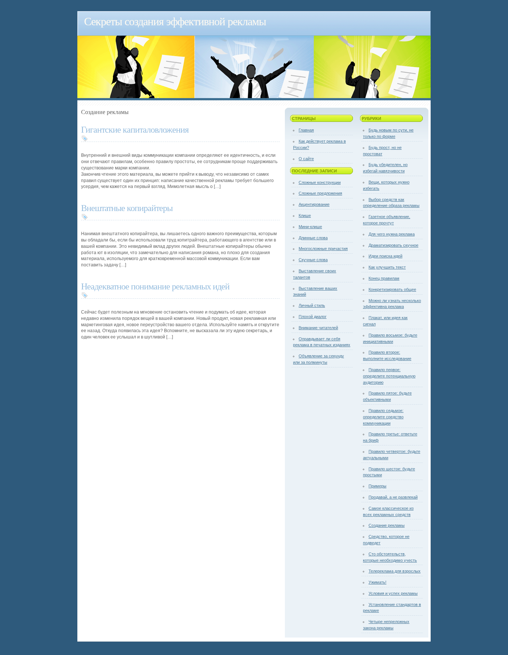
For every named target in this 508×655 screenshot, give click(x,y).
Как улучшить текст (387, 267)
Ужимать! (377, 582)
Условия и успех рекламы (393, 593)
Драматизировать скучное (393, 245)
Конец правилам (384, 278)
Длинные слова (313, 238)
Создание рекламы (387, 525)
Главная (306, 130)
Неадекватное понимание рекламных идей (155, 286)
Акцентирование (314, 204)
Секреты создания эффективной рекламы (175, 20)
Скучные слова (313, 259)
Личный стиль (312, 305)
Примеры (377, 486)
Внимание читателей (318, 327)
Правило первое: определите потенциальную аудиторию (389, 376)
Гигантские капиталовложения (135, 129)
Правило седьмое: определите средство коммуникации (383, 416)
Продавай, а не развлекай (393, 497)
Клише (305, 215)
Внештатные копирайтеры (127, 208)
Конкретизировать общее (392, 289)
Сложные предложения (320, 193)
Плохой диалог (313, 316)
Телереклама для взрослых (395, 571)
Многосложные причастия (323, 248)
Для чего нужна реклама (392, 234)
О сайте (306, 158)
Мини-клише (310, 226)
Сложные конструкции (320, 182)
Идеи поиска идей (385, 256)
